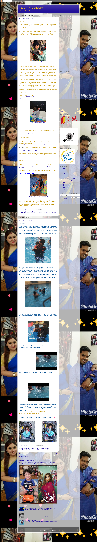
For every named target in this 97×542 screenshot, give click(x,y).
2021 (63, 168)
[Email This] (36, 209)
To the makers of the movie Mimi (26, 460)
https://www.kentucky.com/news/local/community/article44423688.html (34, 144)
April (64, 184)
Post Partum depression (29, 513)
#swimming (40, 449)
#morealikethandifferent (24, 449)
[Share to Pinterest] (41, 209)
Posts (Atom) (26, 456)
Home (38, 453)
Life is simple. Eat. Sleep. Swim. (26, 220)
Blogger (55, 530)
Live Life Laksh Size (31, 7)
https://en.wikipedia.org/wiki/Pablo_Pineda (28, 150)
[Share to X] (39, 209)
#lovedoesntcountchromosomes (43, 448)
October (64, 175)
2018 (63, 173)
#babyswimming (36, 446)
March (64, 185)
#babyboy (31, 446)
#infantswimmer (33, 448)
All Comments (74, 197)
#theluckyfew (46, 449)
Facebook (62, 111)
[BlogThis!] (37, 209)
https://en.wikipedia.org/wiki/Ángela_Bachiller (28, 133)
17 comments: (32, 445)
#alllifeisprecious (25, 446)
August (64, 182)
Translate (65, 198)
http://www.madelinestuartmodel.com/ (27, 161)
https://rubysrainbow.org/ (24, 156)
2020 (63, 170)
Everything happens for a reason (26, 18)
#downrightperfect (44, 446)
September (65, 176)
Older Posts (54, 453)
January (64, 187)
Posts (73, 195)
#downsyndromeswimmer (24, 448)
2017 (63, 189)
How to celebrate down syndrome (31, 507)
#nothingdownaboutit (33, 449)
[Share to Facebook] (40, 209)
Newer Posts (22, 453)
